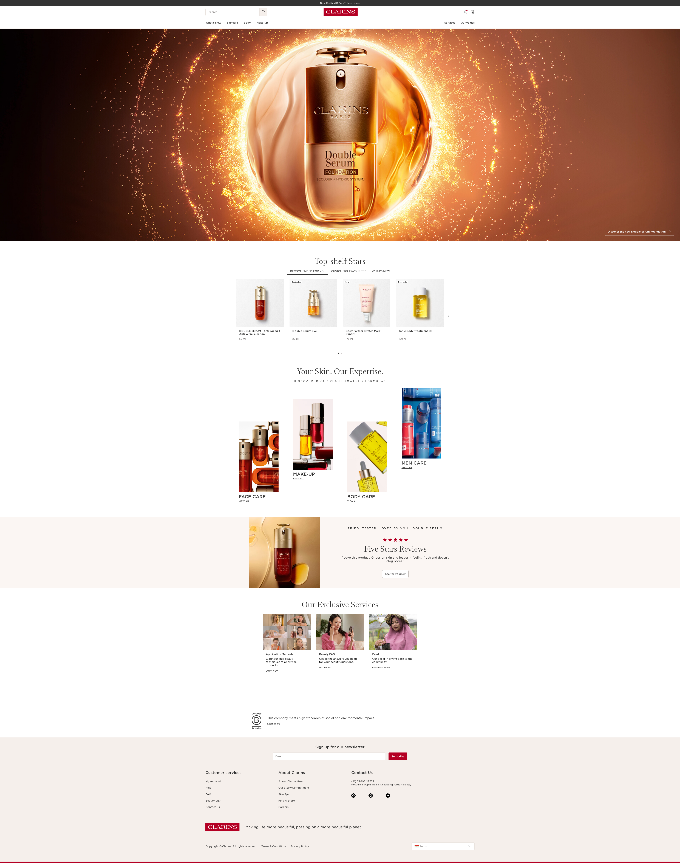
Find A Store (286, 800)
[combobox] (443, 846)
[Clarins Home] (340, 12)
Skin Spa (283, 794)
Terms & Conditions (273, 846)
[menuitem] (465, 12)
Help (208, 787)
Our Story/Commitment (293, 787)
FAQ (208, 794)
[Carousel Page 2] (341, 353)
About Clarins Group (291, 781)
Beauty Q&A (213, 800)
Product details (249, 343)
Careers (283, 807)
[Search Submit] (263, 12)
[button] (239, 772)
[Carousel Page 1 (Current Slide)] (338, 353)
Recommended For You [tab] (307, 271)
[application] (286, 646)
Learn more (273, 723)
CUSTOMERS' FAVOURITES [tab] (348, 271)
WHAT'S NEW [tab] (381, 271)
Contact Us (212, 807)
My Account (213, 781)
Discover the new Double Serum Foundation (637, 231)
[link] (259, 501)
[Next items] (448, 316)
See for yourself (395, 574)
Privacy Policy (300, 846)
